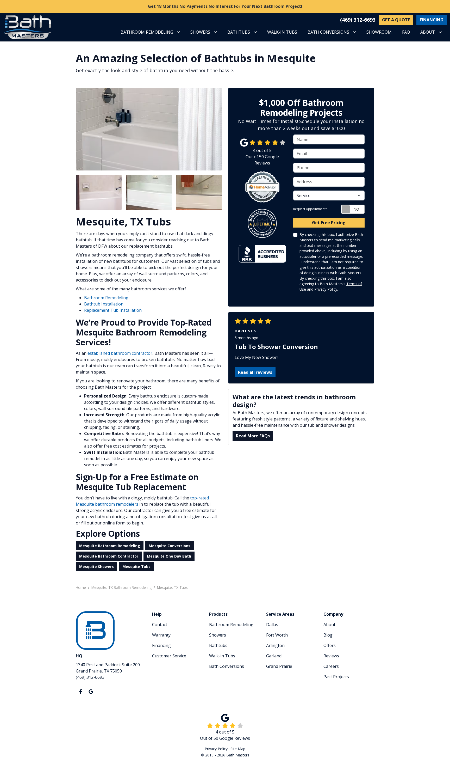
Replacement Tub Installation (113, 310)
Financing (161, 645)
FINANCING (431, 20)
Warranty (161, 635)
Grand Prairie (279, 666)
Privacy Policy (325, 289)
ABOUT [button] (427, 32)
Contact (159, 624)
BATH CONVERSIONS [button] (328, 32)
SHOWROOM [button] (379, 32)
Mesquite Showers (96, 566)
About (329, 624)
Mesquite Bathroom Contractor (108, 556)
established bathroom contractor (120, 353)
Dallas (272, 624)
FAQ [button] (406, 32)
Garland (274, 656)
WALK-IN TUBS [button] (282, 32)
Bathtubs (218, 645)
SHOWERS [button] (200, 32)
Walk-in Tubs (222, 656)
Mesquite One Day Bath (169, 556)
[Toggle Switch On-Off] (352, 209)
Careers (331, 666)
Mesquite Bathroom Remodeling (109, 545)
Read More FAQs (253, 436)
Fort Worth (277, 635)
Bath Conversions (226, 666)
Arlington (275, 645)
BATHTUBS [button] (238, 32)
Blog (328, 635)
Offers (329, 645)
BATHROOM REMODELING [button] (147, 32)
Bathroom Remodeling (106, 298)
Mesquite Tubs (136, 566)
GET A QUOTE (396, 20)
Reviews (331, 656)
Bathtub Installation (103, 304)
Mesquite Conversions (169, 545)
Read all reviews (255, 372)
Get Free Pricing (329, 222)
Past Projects (336, 677)
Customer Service (169, 656)
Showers (217, 635)
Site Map (237, 748)
